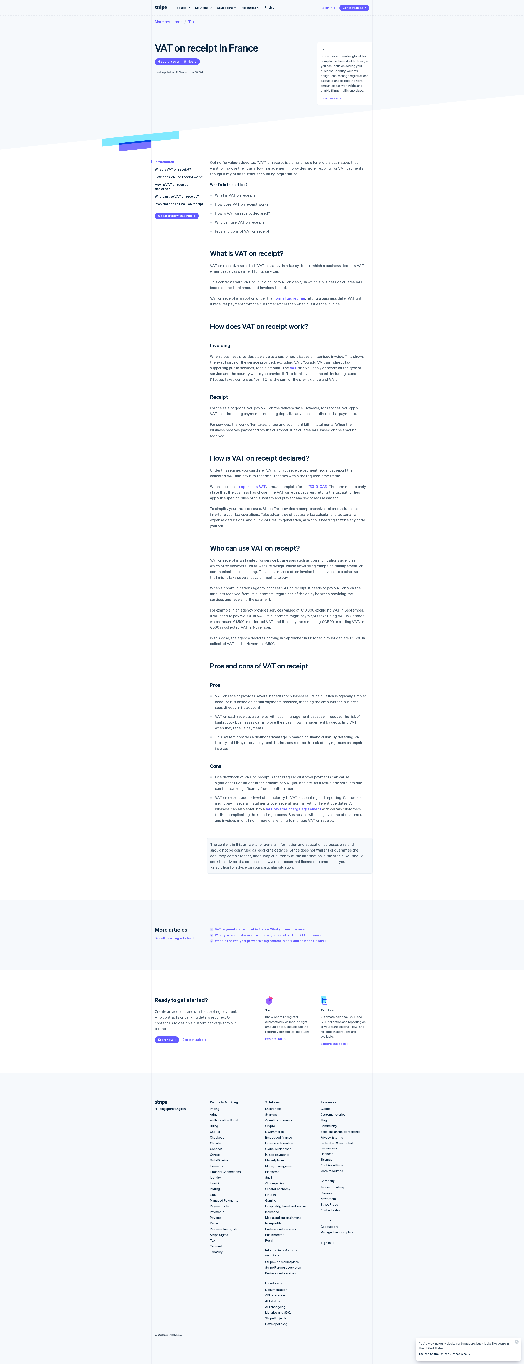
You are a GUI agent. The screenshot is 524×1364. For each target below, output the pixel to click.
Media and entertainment (283, 1217)
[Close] (516, 1343)
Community (329, 1126)
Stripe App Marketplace (282, 1262)
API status (272, 1301)
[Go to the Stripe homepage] (159, 1102)
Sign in (327, 8)
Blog (324, 1120)
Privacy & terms (332, 1137)
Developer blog (276, 1324)
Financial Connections (225, 1172)
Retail (269, 1240)
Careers (326, 1193)
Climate (215, 1143)
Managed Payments (224, 1200)
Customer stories (333, 1114)
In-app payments (277, 1154)
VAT (293, 367)
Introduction (164, 162)
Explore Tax (274, 1039)
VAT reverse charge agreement (293, 808)
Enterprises (273, 1109)
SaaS (268, 1177)
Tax (191, 21)
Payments (217, 1212)
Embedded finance (278, 1137)
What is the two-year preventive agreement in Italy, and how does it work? (270, 941)
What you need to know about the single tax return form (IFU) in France (268, 935)
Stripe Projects (276, 1318)
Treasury (216, 1252)
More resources (168, 21)
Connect (216, 1149)
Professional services (280, 1229)
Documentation (276, 1289)
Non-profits (273, 1223)
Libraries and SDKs (278, 1312)
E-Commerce (274, 1132)
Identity (215, 1177)
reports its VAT (252, 486)
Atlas (213, 1114)
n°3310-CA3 (316, 486)
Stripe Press (329, 1204)
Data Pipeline (219, 1160)
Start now (165, 1039)
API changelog (275, 1307)
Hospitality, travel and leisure (285, 1206)
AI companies (274, 1183)
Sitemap (326, 1159)
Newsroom (328, 1199)
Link (213, 1195)
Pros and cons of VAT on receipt (179, 204)
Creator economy (277, 1189)
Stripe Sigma (219, 1235)
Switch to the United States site (443, 1354)
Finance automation (279, 1143)
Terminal (216, 1246)
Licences (327, 1154)
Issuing (215, 1189)
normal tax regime (289, 298)
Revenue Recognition (225, 1229)
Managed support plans (337, 1232)
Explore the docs (333, 1044)
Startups (271, 1114)
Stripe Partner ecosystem (283, 1267)
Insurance (272, 1212)
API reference (275, 1295)
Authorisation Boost (224, 1120)
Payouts (216, 1217)
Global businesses (278, 1149)
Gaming (270, 1200)
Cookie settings (332, 1165)
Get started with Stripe (176, 61)
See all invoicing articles (173, 938)
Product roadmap (333, 1187)
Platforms (272, 1172)
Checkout (217, 1137)
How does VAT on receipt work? (179, 177)
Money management (280, 1166)
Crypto (215, 1154)
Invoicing (216, 1183)
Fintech (270, 1195)
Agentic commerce (278, 1120)
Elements (217, 1166)
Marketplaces (275, 1160)
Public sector (274, 1235)
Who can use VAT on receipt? (177, 196)
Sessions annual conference (340, 1132)
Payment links (220, 1206)
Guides (326, 1109)
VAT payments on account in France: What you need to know (260, 929)
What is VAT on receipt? (173, 169)
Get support (329, 1226)
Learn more (329, 98)
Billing (214, 1126)
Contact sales (353, 8)
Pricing (269, 7)
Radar (214, 1223)
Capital (215, 1132)
